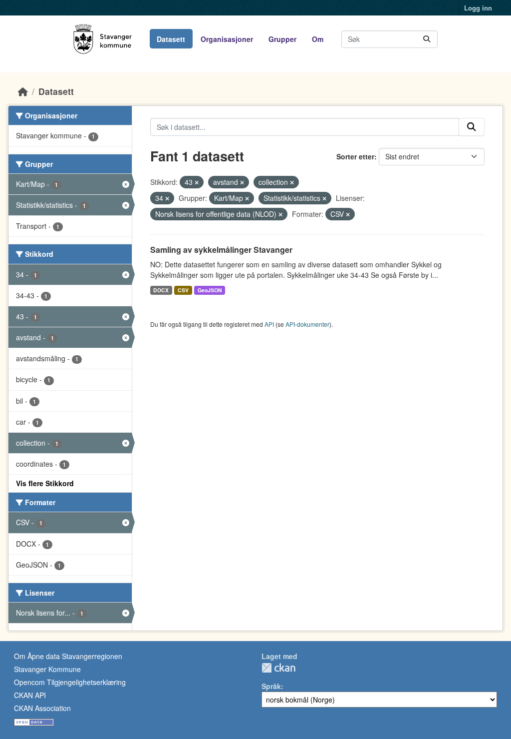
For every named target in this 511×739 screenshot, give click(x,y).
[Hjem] (23, 91)
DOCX (161, 290)
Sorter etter (355, 156)
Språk (271, 686)
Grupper (282, 39)
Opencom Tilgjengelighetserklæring (70, 682)
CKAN (278, 668)
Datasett (171, 39)
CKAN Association (42, 708)
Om (317, 39)
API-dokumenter (307, 324)
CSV (183, 290)
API (269, 324)
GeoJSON (210, 290)
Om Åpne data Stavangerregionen (68, 656)
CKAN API (30, 695)
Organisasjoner (227, 39)
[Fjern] (197, 182)
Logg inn (478, 7)
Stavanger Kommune (47, 669)
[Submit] (427, 39)
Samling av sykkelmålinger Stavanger (221, 249)
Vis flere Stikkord (45, 483)
